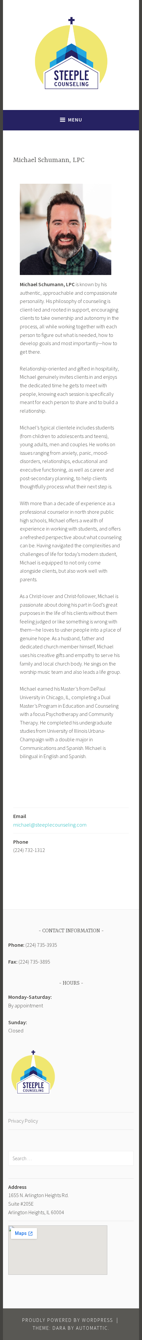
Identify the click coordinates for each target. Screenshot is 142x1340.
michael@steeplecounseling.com (50, 824)
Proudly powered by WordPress (67, 1320)
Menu (75, 120)
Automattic (92, 1328)
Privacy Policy (23, 1120)
